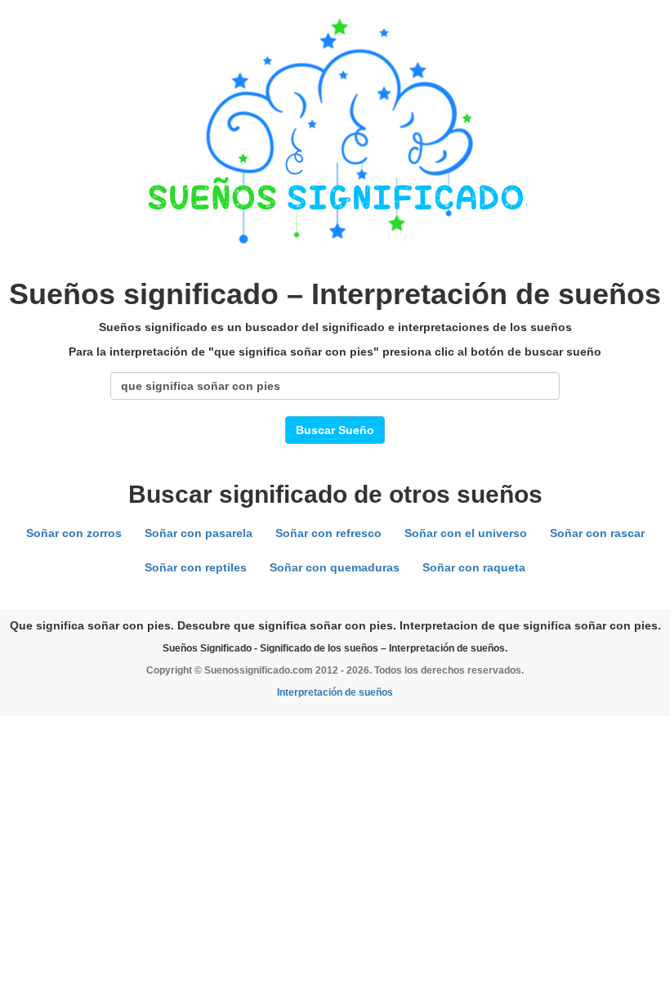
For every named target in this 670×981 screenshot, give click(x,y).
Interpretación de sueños (335, 692)
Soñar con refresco (328, 533)
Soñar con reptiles (196, 567)
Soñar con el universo (465, 533)
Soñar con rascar (597, 533)
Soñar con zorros (74, 533)
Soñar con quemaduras (335, 567)
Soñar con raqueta (473, 567)
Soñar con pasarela (198, 533)
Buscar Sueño (335, 430)
